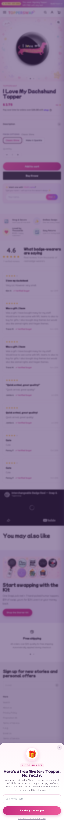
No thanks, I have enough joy (32, 818)
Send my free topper (32, 810)
